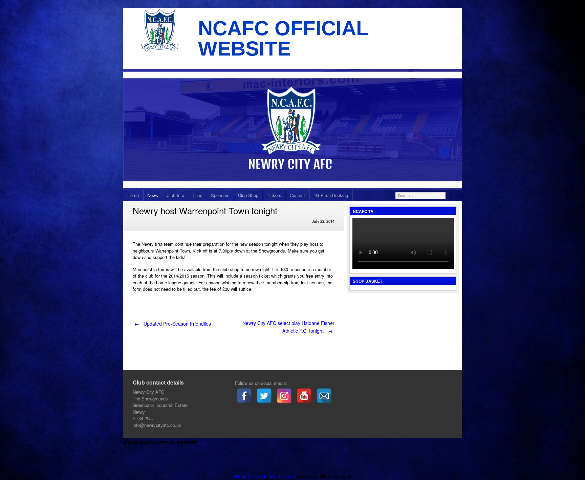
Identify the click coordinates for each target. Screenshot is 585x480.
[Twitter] (264, 395)
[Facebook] (244, 395)
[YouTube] (304, 395)
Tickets (274, 195)
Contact (297, 195)
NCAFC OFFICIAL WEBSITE (283, 38)
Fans (197, 195)
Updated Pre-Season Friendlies (172, 323)
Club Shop (248, 195)
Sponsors (220, 195)
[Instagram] (284, 395)
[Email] (324, 395)
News (152, 195)
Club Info (175, 195)
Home (133, 195)
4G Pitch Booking (330, 195)
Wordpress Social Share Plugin (265, 476)
